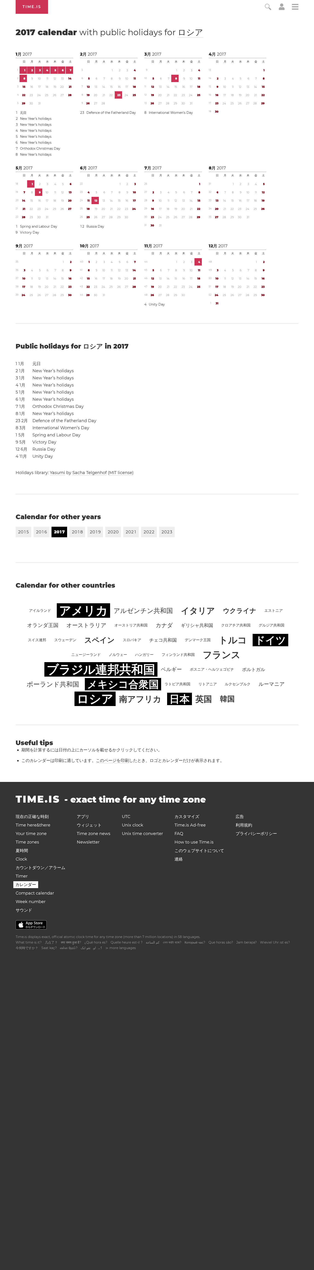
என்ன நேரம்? (68, 948)
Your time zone (31, 833)
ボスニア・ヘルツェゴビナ (212, 669)
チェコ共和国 (163, 640)
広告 (240, 816)
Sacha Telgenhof (89, 472)
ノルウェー (118, 654)
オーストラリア (86, 625)
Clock (21, 859)
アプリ (83, 816)
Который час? (195, 942)
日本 (179, 699)
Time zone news (93, 833)
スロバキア (132, 640)
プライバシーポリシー (256, 833)
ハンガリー (144, 654)
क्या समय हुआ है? (71, 942)
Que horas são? (220, 942)
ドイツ (270, 640)
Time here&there (33, 825)
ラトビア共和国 (177, 684)
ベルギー (171, 669)
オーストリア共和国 (131, 625)
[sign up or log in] (282, 8)
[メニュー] (295, 7)
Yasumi (57, 472)
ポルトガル (253, 669)
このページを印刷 (112, 760)
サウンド (24, 910)
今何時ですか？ (27, 948)
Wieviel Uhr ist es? (275, 942)
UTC (126, 816)
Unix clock (132, 825)
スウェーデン (65, 640)
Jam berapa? (246, 942)
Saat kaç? (49, 948)
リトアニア (207, 684)
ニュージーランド (86, 654)
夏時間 (22, 850)
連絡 (178, 859)
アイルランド (40, 610)
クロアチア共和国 (236, 625)
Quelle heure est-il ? (127, 942)
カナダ (164, 625)
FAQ (178, 833)
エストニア (273, 610)
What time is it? (29, 942)
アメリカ (83, 610)
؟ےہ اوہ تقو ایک (91, 948)
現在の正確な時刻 (32, 816)
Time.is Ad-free (190, 825)
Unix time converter (142, 833)
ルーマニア (272, 684)
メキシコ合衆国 (123, 684)
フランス (221, 654)
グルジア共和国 (271, 625)
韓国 (227, 698)
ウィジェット (89, 825)
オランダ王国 (42, 625)
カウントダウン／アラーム (40, 867)
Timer (22, 876)
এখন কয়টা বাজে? (172, 942)
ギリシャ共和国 (197, 625)
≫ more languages (120, 948)
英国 (203, 699)
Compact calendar (35, 893)
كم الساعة (153, 942)
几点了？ (51, 942)
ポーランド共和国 (53, 684)
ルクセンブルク (238, 684)
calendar (109, 32)
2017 (27, 54)
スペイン (99, 639)
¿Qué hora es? (95, 942)
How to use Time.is (194, 842)
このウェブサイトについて (199, 850)
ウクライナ (239, 611)
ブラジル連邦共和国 (101, 669)
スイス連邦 (37, 640)
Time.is (32, 7)
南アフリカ (140, 699)
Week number (31, 901)
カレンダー (25, 884)
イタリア (198, 611)
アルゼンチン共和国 (143, 611)
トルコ (233, 640)
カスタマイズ (186, 816)
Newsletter (88, 842)
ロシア (190, 32)
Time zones (27, 842)
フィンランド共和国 (178, 654)
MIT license (120, 472)
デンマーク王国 (198, 640)
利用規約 (244, 825)
